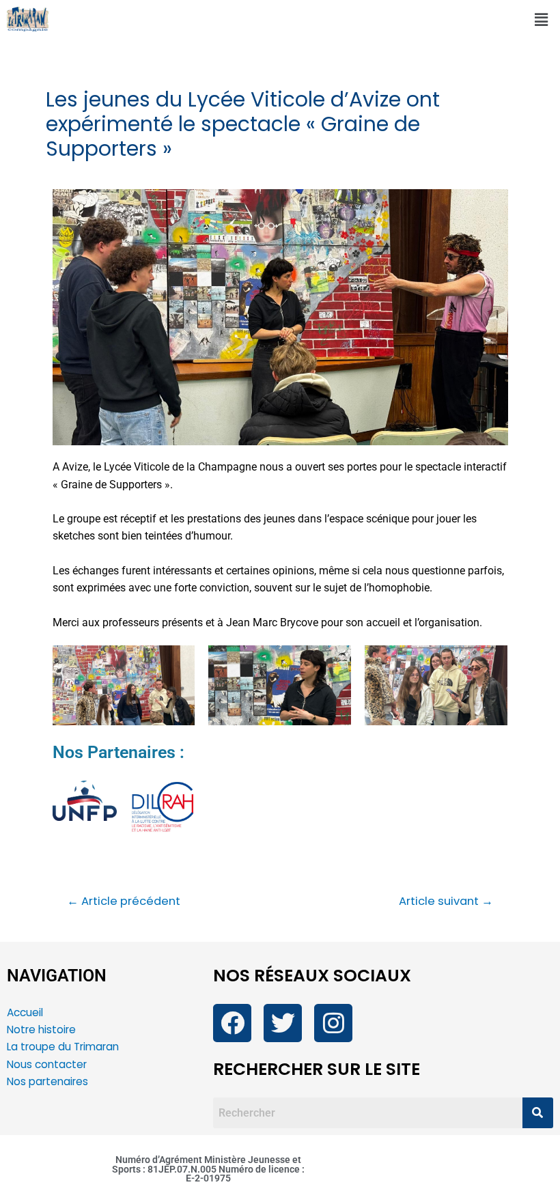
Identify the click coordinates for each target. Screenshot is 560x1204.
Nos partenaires (47, 1081)
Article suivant (446, 902)
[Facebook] (232, 1023)
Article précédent (123, 902)
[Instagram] (333, 1023)
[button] (541, 20)
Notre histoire (41, 1029)
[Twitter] (283, 1023)
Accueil (25, 1012)
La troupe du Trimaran (63, 1046)
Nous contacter (48, 1064)
